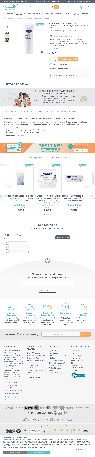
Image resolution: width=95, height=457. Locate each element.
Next (87, 184)
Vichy (68, 426)
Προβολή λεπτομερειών (83, 450)
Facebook (5, 397)
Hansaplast (8, 118)
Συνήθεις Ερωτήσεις (34, 365)
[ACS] (69, 419)
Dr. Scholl (48, 426)
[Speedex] (43, 419)
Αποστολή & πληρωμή (67, 111)
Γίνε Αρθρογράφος (78, 370)
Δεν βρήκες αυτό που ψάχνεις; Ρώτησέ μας (48, 278)
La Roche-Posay (58, 426)
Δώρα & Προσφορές (76, 13)
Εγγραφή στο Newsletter (36, 370)
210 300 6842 (13, 382)
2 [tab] (46, 215)
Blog (73, 363)
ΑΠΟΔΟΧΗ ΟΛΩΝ (39, 452)
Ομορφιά (10, 13)
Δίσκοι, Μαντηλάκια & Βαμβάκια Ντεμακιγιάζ (64, 77)
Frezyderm (22, 426)
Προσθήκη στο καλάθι (69, 59)
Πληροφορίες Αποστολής (36, 355)
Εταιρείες (84, 13)
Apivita (35, 426)
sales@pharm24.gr (15, 390)
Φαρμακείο (58, 13)
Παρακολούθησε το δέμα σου (36, 362)
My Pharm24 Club (55, 351)
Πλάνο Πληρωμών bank (57, 369)
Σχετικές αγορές (35, 158)
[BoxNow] (52, 419)
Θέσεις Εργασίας (77, 356)
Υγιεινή (41, 13)
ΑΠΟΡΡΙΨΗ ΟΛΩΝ (15, 452)
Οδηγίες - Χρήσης (27, 111)
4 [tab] (51, 215)
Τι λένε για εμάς (77, 353)
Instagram (8, 397)
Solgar (41, 426)
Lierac (29, 426)
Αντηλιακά (27, 13)
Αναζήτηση (85, 334)
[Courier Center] (60, 419)
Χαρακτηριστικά (46, 111)
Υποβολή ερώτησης (47, 290)
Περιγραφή (11, 111)
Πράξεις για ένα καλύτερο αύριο (77, 366)
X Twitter (21, 397)
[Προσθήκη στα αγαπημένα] (81, 59)
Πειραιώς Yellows (55, 365)
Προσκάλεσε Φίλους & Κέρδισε (57, 357)
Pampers (74, 426)
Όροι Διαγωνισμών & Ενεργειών (34, 374)
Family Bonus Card (56, 353)
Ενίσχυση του (79, 1)
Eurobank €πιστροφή (57, 363)
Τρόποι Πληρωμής (33, 353)
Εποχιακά (35, 13)
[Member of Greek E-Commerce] (11, 431)
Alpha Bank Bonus (56, 360)
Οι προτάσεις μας (59, 158)
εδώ (44, 447)
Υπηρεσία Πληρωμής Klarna (56, 374)
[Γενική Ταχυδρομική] (34, 419)
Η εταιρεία (75, 351)
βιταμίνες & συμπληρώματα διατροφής (13, 366)
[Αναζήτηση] (57, 7)
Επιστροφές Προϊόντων (35, 358)
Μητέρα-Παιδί (48, 13)
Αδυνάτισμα (66, 13)
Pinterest (18, 397)
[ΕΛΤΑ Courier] (25, 419)
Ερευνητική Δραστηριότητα (77, 359)
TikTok (11, 397)
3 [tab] (48, 215)
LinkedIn (5, 399)
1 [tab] (44, 215)
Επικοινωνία (31, 368)
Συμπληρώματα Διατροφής (19, 13)
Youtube (15, 397)
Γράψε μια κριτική (62, 237)
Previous (8, 184)
